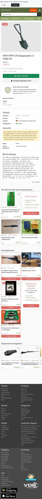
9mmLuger (4, 435)
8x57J (3, 433)
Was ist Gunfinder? (26, 456)
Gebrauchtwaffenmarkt (7, 467)
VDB (2, 396)
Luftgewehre (24, 414)
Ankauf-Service (25, 460)
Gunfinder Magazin (26, 462)
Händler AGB (5, 477)
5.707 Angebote (7, 105)
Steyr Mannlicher (6, 414)
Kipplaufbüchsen (25, 410)
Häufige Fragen (5, 485)
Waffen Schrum (5, 394)
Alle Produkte (5, 456)
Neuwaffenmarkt (6, 465)
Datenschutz (4, 479)
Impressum (4, 483)
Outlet (3, 463)
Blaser (3, 412)
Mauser (3, 408)
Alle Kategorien (5, 454)
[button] (39, 10)
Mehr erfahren (27, 93)
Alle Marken (4, 452)
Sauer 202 (24, 390)
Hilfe (22, 452)
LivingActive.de (5, 392)
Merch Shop (24, 469)
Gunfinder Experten (26, 458)
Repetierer (24, 408)
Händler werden (25, 454)
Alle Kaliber (4, 460)
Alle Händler (4, 458)
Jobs (22, 463)
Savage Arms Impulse (27, 400)
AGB (2, 476)
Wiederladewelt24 (6, 398)
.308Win (3, 426)
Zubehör (18, 115)
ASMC (5, 101)
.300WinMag (5, 429)
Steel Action (4, 415)
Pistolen (23, 415)
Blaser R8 (23, 388)
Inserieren (33, 10)
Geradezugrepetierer (27, 417)
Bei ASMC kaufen (21, 76)
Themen (3, 462)
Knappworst (4, 390)
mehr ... (3, 400)
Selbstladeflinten (25, 412)
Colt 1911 (24, 396)
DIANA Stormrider (26, 398)
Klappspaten (25, 115)
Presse (23, 467)
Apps (22, 465)
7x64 (2, 431)
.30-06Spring (5, 427)
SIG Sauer (4, 410)
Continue (15, 5)
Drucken (37, 182)
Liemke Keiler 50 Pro (27, 394)
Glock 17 (23, 392)
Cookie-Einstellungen (7, 481)
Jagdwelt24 (4, 388)
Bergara (3, 417)
